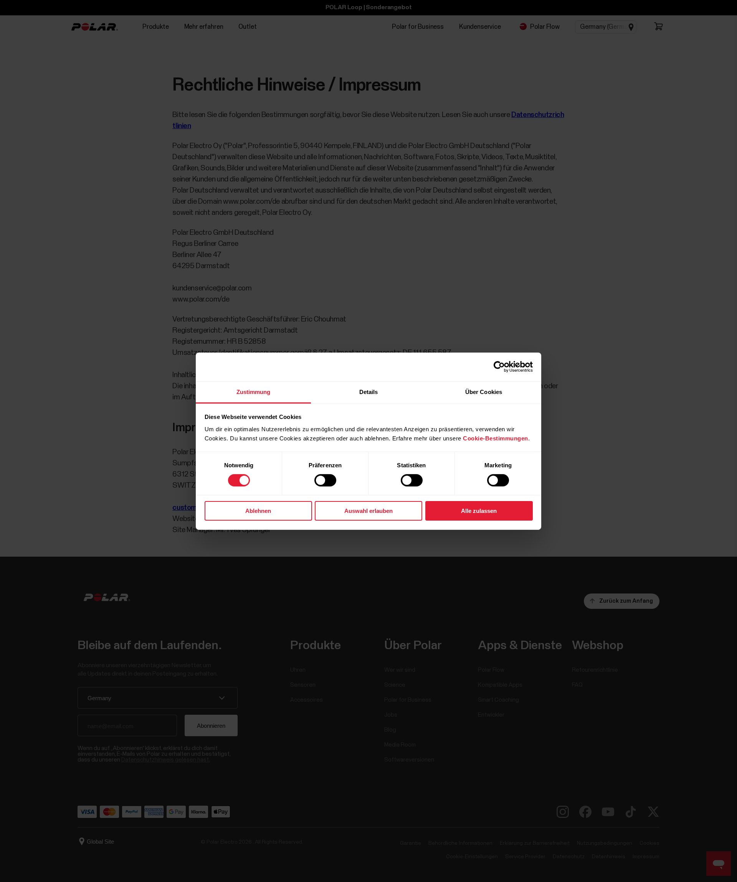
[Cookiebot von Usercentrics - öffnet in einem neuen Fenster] (499, 367)
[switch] (325, 480)
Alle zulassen (479, 511)
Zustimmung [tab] (253, 391)
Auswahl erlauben (368, 511)
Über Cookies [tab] (483, 391)
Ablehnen (258, 511)
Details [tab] (368, 391)
